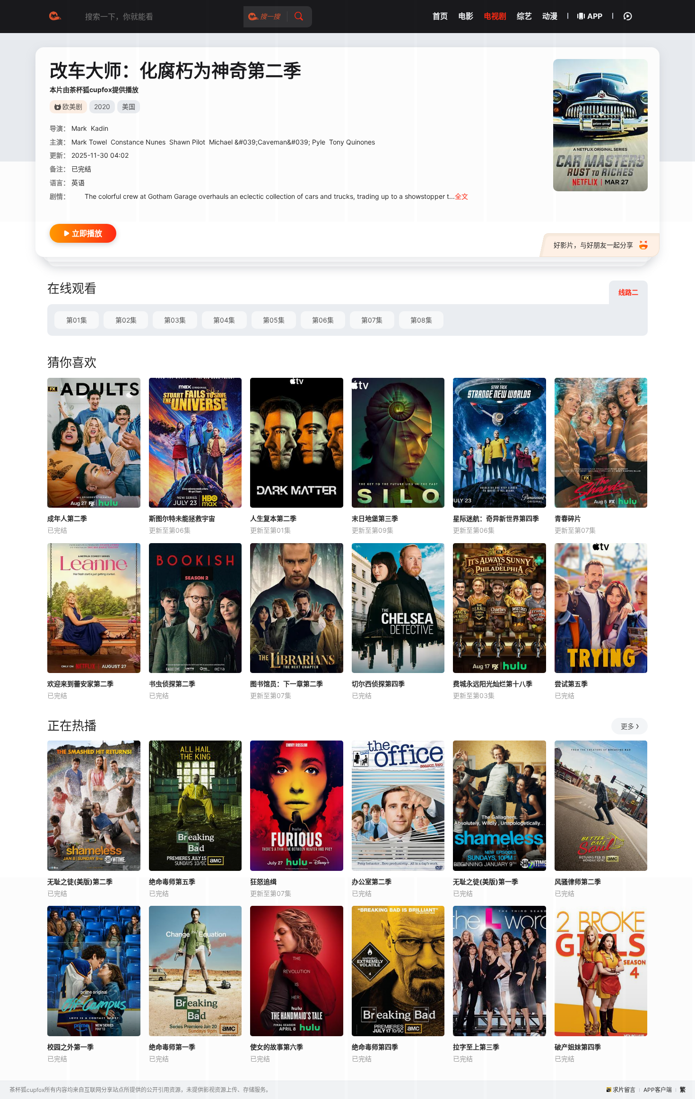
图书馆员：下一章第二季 (286, 684)
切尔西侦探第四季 (378, 684)
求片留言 (624, 1089)
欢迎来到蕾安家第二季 (80, 684)
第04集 (224, 320)
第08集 (421, 320)
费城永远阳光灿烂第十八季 (492, 684)
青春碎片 (568, 518)
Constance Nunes (138, 142)
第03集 (175, 320)
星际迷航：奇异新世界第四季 (496, 518)
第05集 (274, 320)
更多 (627, 726)
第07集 (371, 320)
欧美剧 (72, 106)
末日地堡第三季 (375, 518)
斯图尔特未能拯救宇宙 (182, 518)
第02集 (126, 320)
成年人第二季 (67, 518)
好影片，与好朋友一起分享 (593, 245)
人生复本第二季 (273, 518)
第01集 (76, 320)
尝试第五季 (571, 684)
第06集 (323, 320)
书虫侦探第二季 (172, 684)
